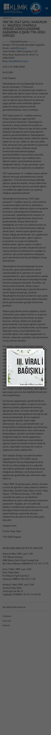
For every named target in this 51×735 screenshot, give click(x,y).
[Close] (44, 348)
